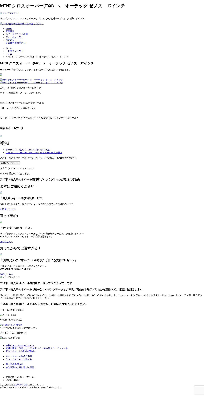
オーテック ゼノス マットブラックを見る (28, 149)
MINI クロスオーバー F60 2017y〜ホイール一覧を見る (34, 152)
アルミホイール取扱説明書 (19, 356)
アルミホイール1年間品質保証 (21, 351)
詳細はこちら (6, 241)
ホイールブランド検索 (17, 34)
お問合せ (10, 40)
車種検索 (10, 31)
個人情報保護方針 (14, 364)
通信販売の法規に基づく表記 (20, 367)
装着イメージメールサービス (20, 345)
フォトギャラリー (14, 37)
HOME (9, 28)
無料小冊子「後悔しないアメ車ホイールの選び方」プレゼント (37, 348)
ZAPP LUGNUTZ (20, 385)
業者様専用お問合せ (16, 43)
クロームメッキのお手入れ (19, 359)
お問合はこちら (8, 209)
